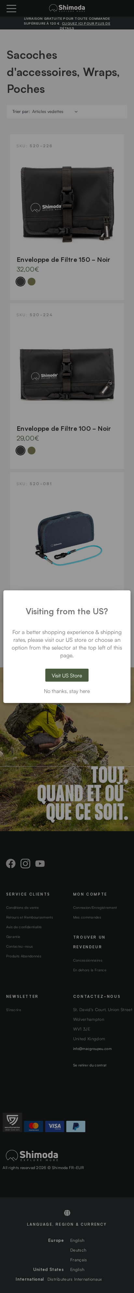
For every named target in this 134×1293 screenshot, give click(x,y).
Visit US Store (67, 675)
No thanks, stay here (67, 690)
